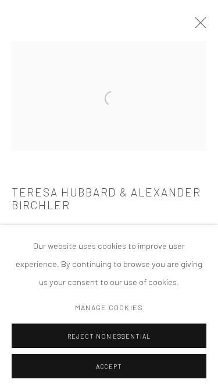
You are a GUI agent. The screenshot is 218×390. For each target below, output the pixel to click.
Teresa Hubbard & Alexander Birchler (106, 198)
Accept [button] (109, 366)
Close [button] (197, 26)
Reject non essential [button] (109, 336)
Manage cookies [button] (109, 307)
